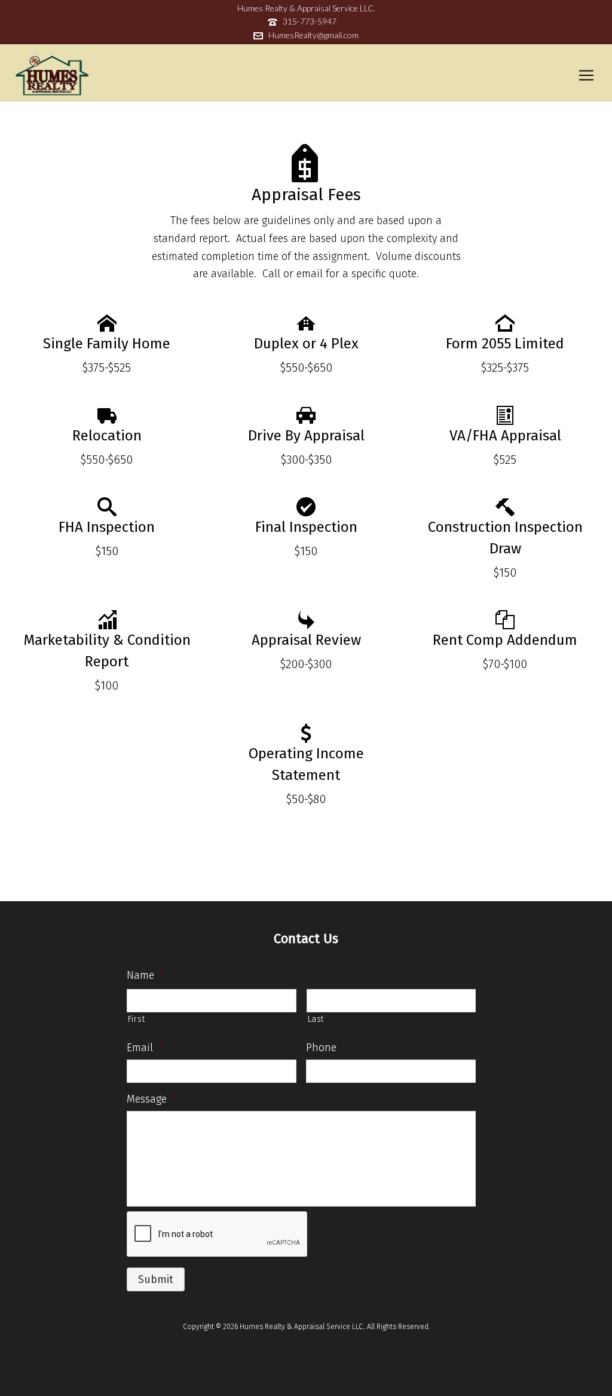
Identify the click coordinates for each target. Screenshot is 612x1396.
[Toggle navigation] (586, 75)
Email (145, 1047)
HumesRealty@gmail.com (313, 35)
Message (151, 1099)
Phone (321, 1047)
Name (145, 975)
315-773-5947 (309, 21)
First (136, 1019)
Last (316, 1019)
